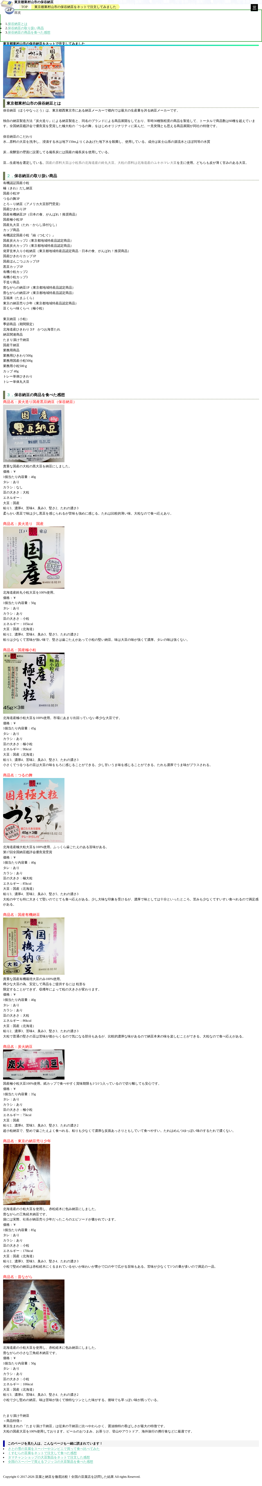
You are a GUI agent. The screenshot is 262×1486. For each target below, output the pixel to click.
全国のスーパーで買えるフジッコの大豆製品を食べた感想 (50, 1461)
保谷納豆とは (17, 24)
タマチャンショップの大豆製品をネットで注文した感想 (49, 1457)
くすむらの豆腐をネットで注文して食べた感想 (42, 1453)
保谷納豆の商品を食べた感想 (29, 32)
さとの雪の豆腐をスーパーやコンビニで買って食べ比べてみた (54, 1448)
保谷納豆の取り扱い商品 (26, 28)
